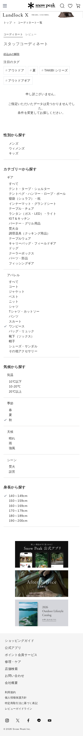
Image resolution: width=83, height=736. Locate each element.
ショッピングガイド (19, 640)
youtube (49, 720)
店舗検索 (11, 669)
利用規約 (10, 692)
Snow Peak (41, 5)
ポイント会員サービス (21, 655)
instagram (7, 720)
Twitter (17, 720)
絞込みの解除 (11, 54)
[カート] (78, 5)
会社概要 (11, 683)
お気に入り (70, 5)
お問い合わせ (14, 675)
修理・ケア (13, 661)
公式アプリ (13, 647)
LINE (38, 720)
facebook (28, 720)
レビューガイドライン (18, 708)
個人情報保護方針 (16, 697)
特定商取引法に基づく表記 (21, 703)
